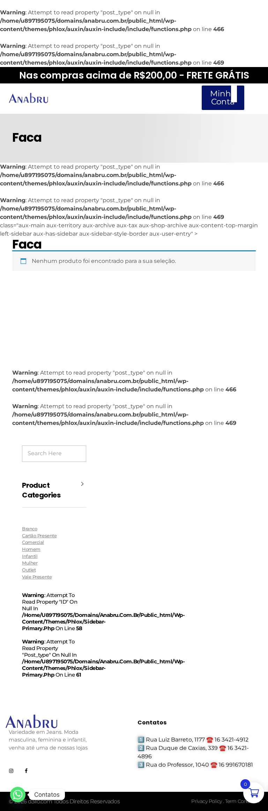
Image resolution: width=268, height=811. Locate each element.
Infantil (29, 556)
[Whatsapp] (17, 794)
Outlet (29, 570)
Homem (31, 549)
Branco (29, 528)
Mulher (29, 563)
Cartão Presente (39, 535)
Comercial (33, 542)
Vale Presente (37, 577)
